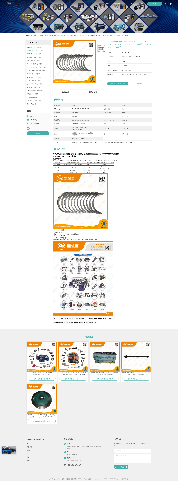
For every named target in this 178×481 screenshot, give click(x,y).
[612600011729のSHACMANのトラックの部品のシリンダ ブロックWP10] (105, 357)
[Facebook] (68, 466)
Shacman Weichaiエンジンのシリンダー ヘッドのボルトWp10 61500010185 (136, 373)
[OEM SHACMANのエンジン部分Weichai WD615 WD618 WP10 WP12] (42, 357)
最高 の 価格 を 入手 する (118, 83)
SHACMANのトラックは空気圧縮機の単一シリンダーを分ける (75, 322)
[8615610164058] (80, 466)
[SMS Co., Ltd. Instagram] (72, 466)
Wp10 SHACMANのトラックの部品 (101, 318)
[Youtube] (76, 466)
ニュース (30, 453)
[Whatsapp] (28, 128)
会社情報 (116, 4)
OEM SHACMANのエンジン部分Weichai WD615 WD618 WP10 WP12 (41, 373)
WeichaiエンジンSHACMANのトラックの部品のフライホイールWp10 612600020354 (41, 416)
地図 (67, 479)
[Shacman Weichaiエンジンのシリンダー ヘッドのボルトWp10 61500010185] (136, 357)
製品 (124, 4)
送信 (141, 4)
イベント (132, 4)
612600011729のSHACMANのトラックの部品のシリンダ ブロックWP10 (104, 373)
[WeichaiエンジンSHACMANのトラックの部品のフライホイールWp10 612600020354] (42, 399)
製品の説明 (93, 92)
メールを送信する (121, 467)
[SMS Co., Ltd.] (13, 3)
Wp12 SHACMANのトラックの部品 (72, 318)
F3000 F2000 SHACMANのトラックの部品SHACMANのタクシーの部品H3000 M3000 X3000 (73, 374)
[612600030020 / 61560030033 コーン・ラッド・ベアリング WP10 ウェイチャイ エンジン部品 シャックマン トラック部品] (74, 61)
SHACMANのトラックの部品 (46, 35)
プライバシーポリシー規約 (57, 479)
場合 (28, 457)
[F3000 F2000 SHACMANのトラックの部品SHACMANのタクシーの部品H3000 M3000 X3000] (73, 357)
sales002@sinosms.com (38, 120)
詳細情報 (65, 92)
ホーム (108, 4)
